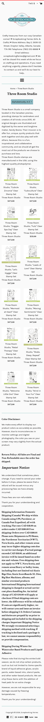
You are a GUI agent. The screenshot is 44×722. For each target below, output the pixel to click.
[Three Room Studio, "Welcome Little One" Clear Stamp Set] (11, 378)
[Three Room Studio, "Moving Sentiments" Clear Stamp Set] (33, 295)
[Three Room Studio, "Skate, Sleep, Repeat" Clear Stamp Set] (33, 336)
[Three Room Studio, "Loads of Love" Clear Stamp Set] (33, 252)
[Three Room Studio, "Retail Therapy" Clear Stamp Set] (11, 334)
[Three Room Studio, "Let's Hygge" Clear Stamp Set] (11, 254)
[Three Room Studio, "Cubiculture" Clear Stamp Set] (33, 174)
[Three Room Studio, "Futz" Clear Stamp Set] (33, 213)
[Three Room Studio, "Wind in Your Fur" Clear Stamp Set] (33, 378)
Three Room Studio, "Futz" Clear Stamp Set (33, 226)
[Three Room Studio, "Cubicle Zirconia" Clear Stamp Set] (11, 174)
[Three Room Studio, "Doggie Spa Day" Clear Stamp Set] (11, 213)
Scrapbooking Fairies (29, 712)
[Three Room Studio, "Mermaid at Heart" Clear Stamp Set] (11, 295)
